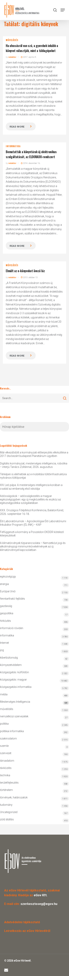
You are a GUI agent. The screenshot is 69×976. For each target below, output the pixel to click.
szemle (4, 745)
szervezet (5, 753)
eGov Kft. (40, 895)
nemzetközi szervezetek (14, 716)
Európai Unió (8, 591)
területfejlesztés (9, 782)
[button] (63, 10)
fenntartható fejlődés (12, 598)
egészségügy (8, 576)
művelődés (12, 40)
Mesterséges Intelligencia (33, 702)
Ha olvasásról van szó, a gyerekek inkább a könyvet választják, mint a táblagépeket (32, 48)
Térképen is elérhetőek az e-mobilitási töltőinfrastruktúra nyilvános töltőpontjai (33, 476)
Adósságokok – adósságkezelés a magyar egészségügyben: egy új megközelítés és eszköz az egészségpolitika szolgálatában (30, 499)
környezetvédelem (11, 664)
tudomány (6, 804)
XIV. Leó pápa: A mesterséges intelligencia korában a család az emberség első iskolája (31, 486)
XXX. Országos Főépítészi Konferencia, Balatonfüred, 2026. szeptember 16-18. (32, 512)
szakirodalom (8, 738)
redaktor (12, 57)
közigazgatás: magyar (13, 679)
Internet (4, 642)
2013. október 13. (30, 277)
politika (4, 723)
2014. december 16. (31, 163)
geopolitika (6, 613)
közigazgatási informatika (15, 686)
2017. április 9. (30, 57)
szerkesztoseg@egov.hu (39, 904)
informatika (13, 146)
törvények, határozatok (14, 797)
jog (2, 650)
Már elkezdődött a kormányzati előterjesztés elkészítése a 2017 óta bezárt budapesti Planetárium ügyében (34, 454)
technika (5, 775)
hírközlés (5, 620)
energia (4, 584)
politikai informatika (12, 731)
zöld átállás (7, 819)
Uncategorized (8, 812)
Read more (17, 126)
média (3, 694)
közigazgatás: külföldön (14, 672)
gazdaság (6, 606)
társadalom (7, 760)
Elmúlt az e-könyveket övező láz (25, 271)
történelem (6, 789)
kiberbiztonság (9, 657)
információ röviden (11, 628)
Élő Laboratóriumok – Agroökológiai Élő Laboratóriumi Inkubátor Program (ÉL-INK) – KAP (33, 523)
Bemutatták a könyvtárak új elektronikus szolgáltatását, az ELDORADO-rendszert (31, 154)
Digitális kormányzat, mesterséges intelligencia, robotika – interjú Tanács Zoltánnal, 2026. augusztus (33, 465)
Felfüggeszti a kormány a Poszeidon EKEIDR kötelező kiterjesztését (32, 533)
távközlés (6, 768)
